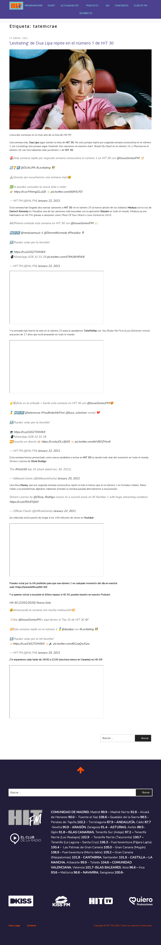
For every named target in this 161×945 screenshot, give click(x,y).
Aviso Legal (14, 925)
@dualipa (67, 629)
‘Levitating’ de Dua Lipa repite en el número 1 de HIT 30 (61, 43)
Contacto (31, 925)
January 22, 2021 (49, 201)
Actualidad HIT (70, 5)
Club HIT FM (140, 5)
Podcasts (92, 5)
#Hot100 (21, 469)
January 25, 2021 (68, 478)
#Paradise (74, 233)
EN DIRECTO (86, 13)
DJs (107, 5)
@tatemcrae (32, 413)
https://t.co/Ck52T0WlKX (29, 252)
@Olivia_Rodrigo (44, 497)
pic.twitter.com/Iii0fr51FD (66, 192)
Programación (33, 5)
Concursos (121, 5)
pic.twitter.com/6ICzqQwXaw (71, 644)
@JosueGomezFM (128, 158)
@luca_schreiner (76, 413)
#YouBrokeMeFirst (52, 413)
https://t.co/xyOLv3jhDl (55, 441)
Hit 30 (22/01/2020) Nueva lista (30, 603)
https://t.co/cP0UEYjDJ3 (23, 502)
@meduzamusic (30, 233)
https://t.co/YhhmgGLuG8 (30, 192)
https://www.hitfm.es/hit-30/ (31, 587)
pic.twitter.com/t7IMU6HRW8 (65, 257)
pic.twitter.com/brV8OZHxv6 (92, 441)
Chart (51, 5)
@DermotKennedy (55, 233)
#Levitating (43, 168)
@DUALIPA (28, 168)
